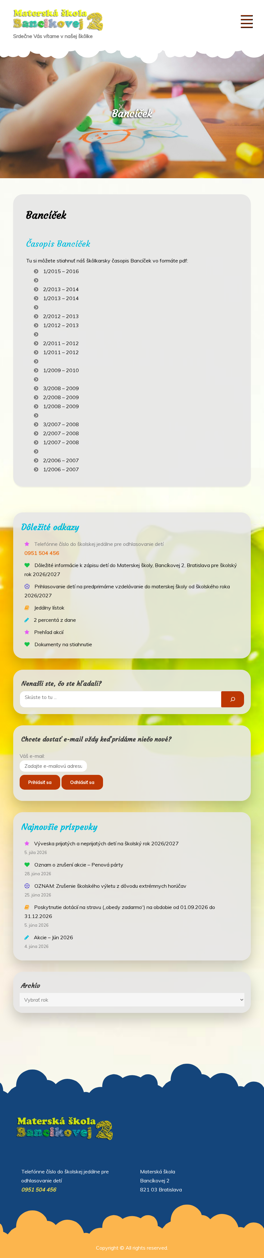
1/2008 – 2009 (61, 406)
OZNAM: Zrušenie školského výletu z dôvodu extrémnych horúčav (110, 886)
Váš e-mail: (32, 756)
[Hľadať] (232, 699)
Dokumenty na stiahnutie (63, 644)
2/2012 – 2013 (61, 316)
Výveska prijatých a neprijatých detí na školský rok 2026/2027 (106, 843)
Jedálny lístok (49, 607)
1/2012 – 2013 (61, 325)
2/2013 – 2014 (61, 289)
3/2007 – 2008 (61, 424)
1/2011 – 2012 (61, 352)
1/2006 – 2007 (61, 469)
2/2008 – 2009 (61, 397)
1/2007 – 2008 (61, 442)
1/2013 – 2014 (61, 298)
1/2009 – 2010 (61, 370)
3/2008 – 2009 (61, 388)
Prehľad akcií (48, 632)
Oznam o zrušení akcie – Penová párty (78, 864)
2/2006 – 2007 (61, 460)
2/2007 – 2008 (61, 433)
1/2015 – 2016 (61, 271)
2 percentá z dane (55, 620)
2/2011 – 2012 (61, 343)
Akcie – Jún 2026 (53, 937)
